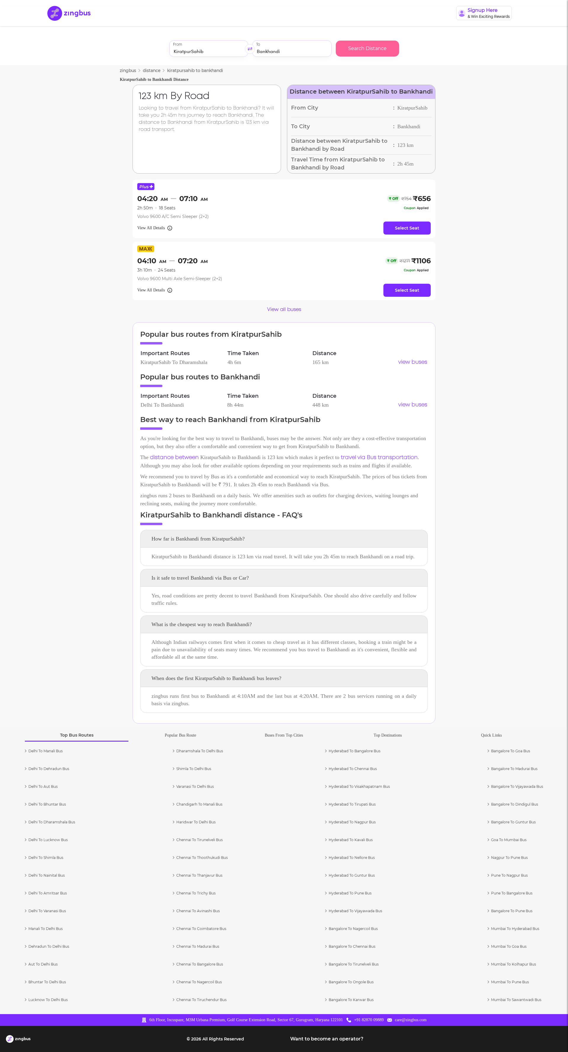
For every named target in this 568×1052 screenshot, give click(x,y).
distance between (174, 457)
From (177, 44)
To (258, 44)
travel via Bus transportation (379, 457)
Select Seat (407, 228)
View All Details (151, 228)
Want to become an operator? (326, 1039)
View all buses (284, 309)
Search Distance (367, 48)
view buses (412, 362)
